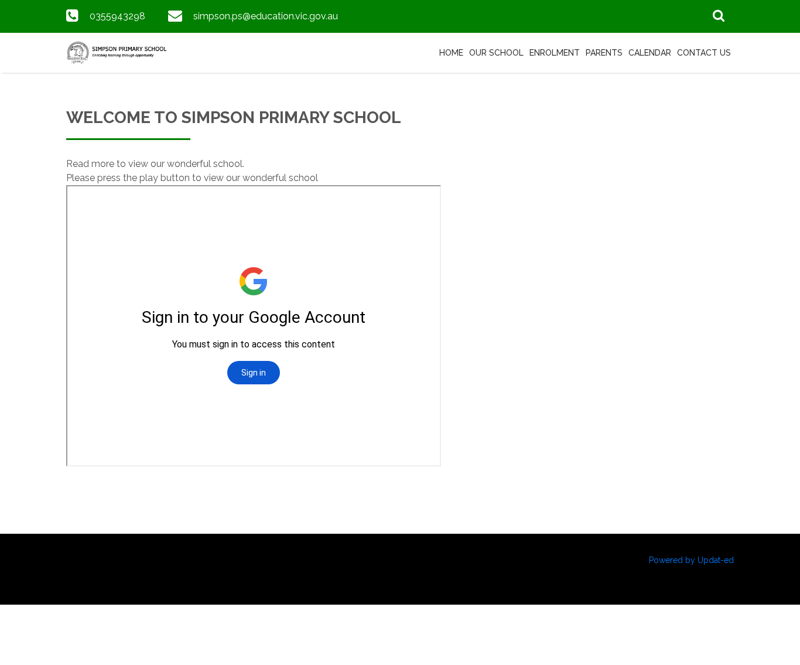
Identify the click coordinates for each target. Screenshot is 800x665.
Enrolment (554, 52)
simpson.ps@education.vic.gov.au (265, 16)
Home (451, 52)
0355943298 (117, 16)
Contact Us (704, 52)
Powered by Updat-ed (691, 560)
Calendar (649, 52)
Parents (604, 52)
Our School (496, 52)
